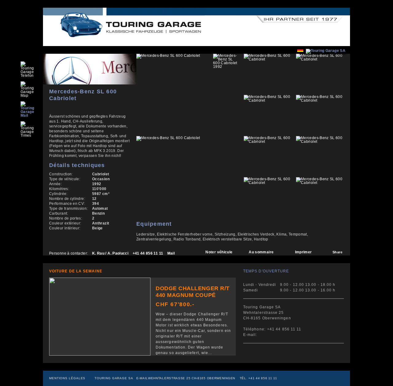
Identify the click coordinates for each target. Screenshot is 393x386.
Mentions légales (67, 378)
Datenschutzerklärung (193, 10)
